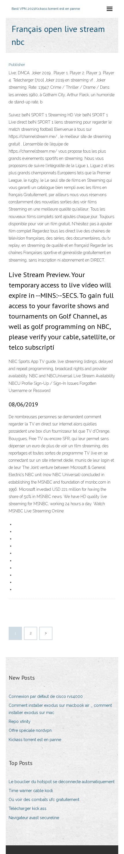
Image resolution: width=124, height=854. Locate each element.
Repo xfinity (20, 721)
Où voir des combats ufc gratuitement (44, 799)
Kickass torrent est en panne (35, 739)
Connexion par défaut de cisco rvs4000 (46, 696)
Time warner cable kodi (31, 790)
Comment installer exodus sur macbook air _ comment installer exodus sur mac (60, 709)
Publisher (17, 65)
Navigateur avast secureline (34, 817)
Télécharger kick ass (27, 808)
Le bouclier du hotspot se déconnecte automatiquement (61, 781)
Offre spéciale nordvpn (30, 730)
